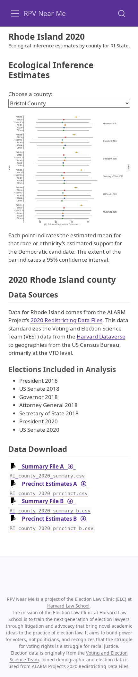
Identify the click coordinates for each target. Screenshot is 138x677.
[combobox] (122, 13)
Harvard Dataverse (101, 336)
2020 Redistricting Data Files (66, 320)
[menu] (15, 13)
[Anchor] (63, 294)
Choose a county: (30, 94)
